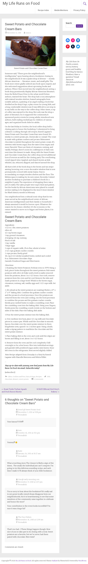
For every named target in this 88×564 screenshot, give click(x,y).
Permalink (22, 415)
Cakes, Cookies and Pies (16, 377)
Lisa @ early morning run (28, 479)
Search (69, 23)
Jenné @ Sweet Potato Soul (29, 410)
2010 (48, 377)
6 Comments (38, 379)
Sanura (28, 33)
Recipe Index (43, 10)
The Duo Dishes (24, 517)
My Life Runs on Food (21, 3)
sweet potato (24, 379)
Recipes (39, 377)
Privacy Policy (79, 10)
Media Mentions (61, 10)
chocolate (8, 379)
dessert (15, 379)
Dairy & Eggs (30, 377)
